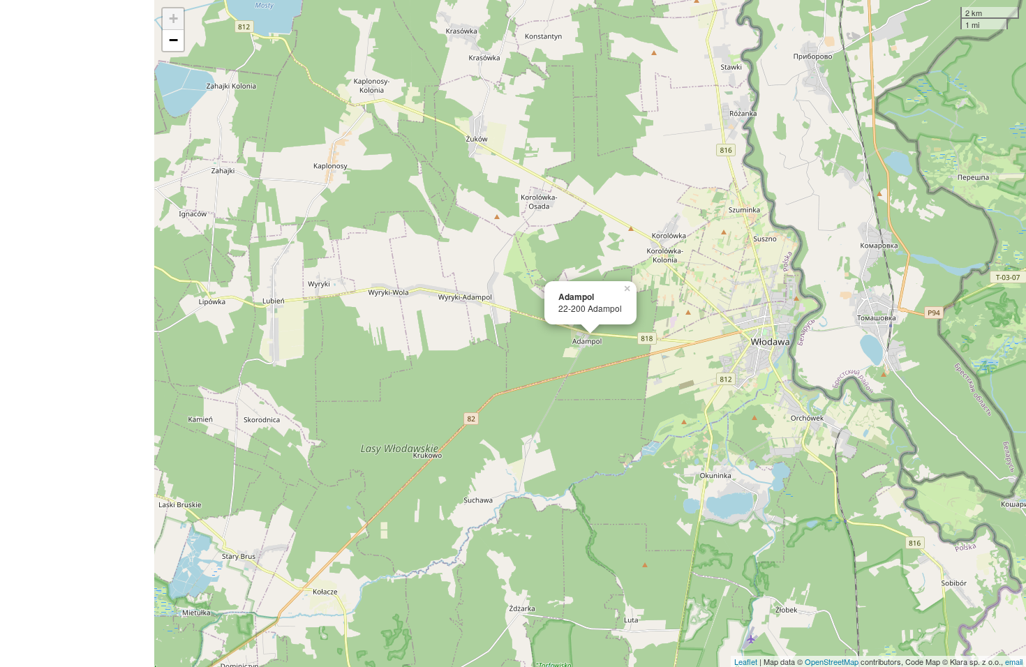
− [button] (173, 40)
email (1014, 661)
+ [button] (173, 18)
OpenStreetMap (831, 661)
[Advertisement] (77, 333)
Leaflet (745, 661)
